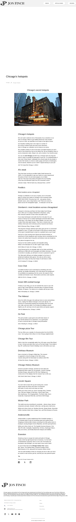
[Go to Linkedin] (5, 514)
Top (19, 456)
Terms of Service (42, 509)
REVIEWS (72, 3)
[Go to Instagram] (19, 514)
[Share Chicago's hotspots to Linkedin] (30, 462)
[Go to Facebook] (16, 514)
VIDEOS (47, 3)
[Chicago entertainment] (12, 3)
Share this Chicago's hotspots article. (26, 459)
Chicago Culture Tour (38, 445)
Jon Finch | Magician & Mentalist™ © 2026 (38, 520)
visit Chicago (28, 155)
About (40, 500)
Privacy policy (41, 506)
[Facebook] (19, 462)
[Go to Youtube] (12, 514)
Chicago (8, 82)
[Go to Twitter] (8, 514)
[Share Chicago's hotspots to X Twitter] (25, 462)
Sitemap (40, 503)
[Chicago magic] (14, 485)
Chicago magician (7, 492)
